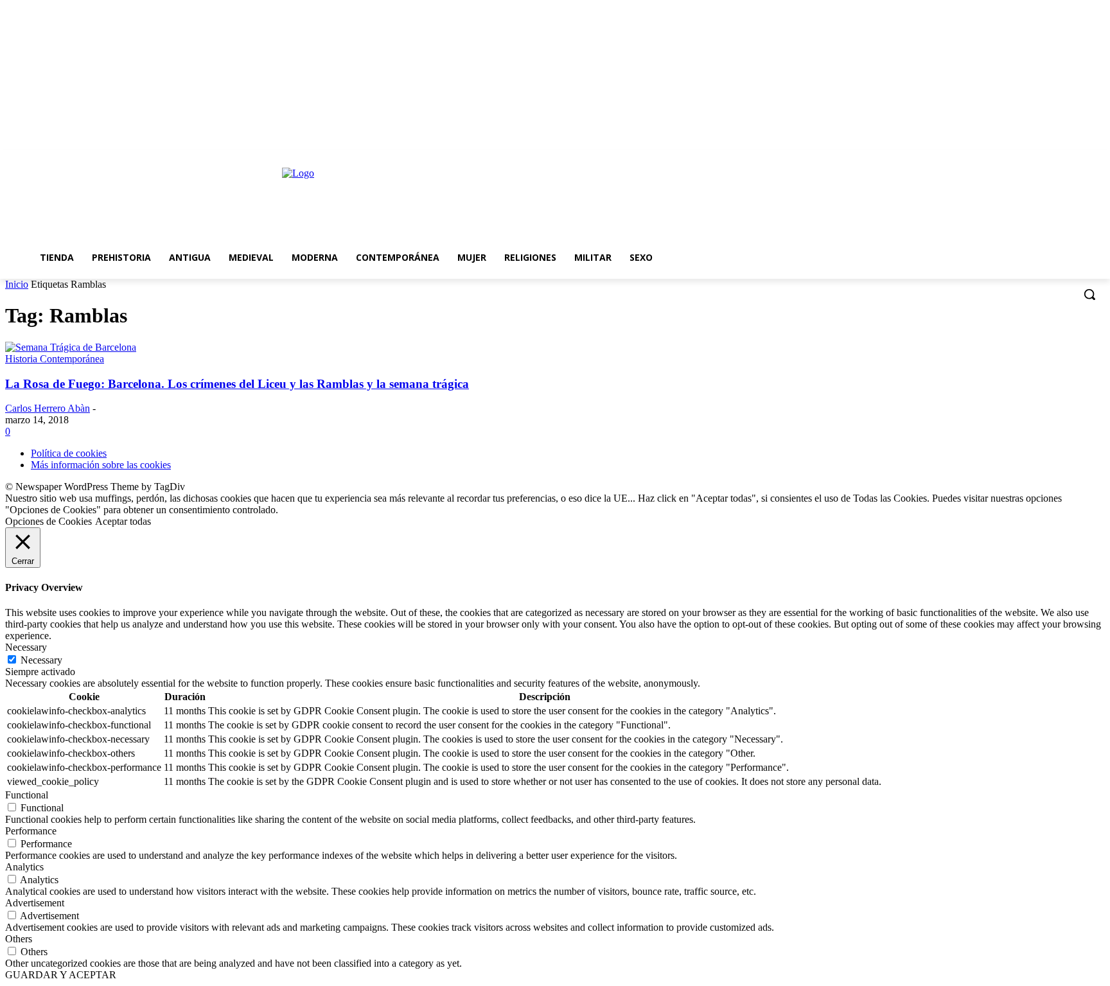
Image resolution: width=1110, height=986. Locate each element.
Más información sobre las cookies (101, 464)
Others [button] (18, 938)
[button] (1089, 294)
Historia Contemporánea (54, 358)
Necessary (41, 660)
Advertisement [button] (34, 902)
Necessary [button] (26, 647)
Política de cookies (69, 453)
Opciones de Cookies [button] (48, 521)
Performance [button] (31, 830)
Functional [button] (26, 794)
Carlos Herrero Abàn (47, 408)
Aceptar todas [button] (123, 521)
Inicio (16, 284)
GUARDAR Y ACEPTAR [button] (60, 974)
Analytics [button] (24, 866)
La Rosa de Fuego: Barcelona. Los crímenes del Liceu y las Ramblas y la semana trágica (237, 384)
